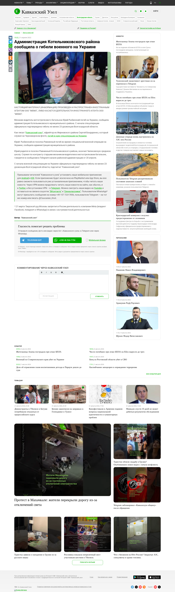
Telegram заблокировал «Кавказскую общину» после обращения (135, 506)
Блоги (91, 3)
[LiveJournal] (10, 62)
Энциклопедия (67, 3)
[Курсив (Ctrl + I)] (46, 272)
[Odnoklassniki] (10, 58)
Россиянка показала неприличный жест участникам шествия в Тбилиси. (82, 556)
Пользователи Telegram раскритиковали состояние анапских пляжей (134, 180)
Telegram (55, 188)
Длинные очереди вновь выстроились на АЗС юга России (135, 138)
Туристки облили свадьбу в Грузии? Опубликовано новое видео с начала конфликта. (136, 463)
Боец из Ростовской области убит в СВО (108, 359)
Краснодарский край (38, 21)
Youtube (98, 188)
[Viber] (10, 50)
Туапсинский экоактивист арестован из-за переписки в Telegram (135, 82)
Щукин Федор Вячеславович (129, 335)
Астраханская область (66, 17)
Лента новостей (28, 33)
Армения (54, 17)
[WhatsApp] (10, 46)
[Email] (10, 66)
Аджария (26, 17)
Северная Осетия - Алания (105, 21)
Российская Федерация (70, 21)
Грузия (97, 17)
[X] (10, 54)
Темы (28, 3)
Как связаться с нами (105, 577)
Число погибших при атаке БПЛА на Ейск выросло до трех (135, 99)
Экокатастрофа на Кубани (150, 28)
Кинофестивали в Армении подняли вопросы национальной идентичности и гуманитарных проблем (105, 413)
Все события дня (153, 374)
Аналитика (51, 3)
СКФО (118, 21)
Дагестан (105, 17)
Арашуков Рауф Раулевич (128, 302)
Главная (17, 33)
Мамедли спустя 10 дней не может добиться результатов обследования (142, 410)
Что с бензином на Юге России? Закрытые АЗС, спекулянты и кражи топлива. (136, 556)
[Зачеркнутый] (55, 272)
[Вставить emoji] (62, 272)
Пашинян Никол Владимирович (130, 269)
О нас (91, 577)
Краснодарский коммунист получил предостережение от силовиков (132, 217)
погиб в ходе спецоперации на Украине (67, 136)
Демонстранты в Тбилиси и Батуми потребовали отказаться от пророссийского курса (31, 411)
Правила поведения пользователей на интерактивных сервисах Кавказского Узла (64, 587)
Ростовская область (87, 21)
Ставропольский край (130, 21)
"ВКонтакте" (56, 191)
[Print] (10, 70)
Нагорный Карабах (54, 21)
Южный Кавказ (20, 24)
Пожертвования (122, 577)
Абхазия (18, 17)
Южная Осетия (151, 21)
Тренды (38, 3)
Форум (81, 3)
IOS (32, 178)
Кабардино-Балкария (128, 17)
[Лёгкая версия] (151, 3)
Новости (18, 3)
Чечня (142, 21)
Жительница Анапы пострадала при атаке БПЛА (135, 43)
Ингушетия (114, 17)
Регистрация (48, 296)
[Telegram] (10, 42)
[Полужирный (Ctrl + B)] (41, 272)
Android (25, 178)
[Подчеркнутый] (51, 272)
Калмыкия (140, 17)
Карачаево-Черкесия (22, 21)
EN (160, 3)
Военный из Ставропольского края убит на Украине (40, 359)
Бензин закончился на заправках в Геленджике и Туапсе (67, 410)
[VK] (10, 38)
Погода (128, 3)
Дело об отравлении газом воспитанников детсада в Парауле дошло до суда (48, 368)
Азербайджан (43, 17)
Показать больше (87, 562)
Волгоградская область (84, 17)
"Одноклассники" (72, 191)
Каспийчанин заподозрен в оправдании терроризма (113, 367)
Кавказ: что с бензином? (26, 28)
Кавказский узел (34, 132)
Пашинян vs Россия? (88, 28)
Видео (101, 3)
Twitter (22, 188)
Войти (155, 11)
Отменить (99, 296)
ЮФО (29, 24)
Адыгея (34, 17)
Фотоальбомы (114, 3)
